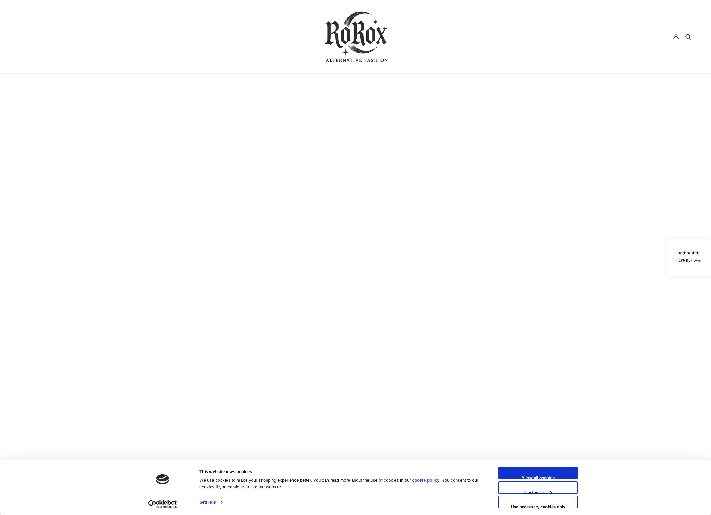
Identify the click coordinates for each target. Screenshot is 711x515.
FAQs (345, 428)
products (402, 145)
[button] (689, 257)
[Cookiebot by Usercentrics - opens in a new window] (162, 504)
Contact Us (351, 439)
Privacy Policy (652, 399)
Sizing (345, 416)
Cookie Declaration (657, 410)
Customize (534, 492)
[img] (20, 455)
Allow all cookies (538, 477)
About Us (348, 399)
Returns (347, 410)
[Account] (676, 36)
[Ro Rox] (355, 36)
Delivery (347, 405)
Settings (207, 502)
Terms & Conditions (658, 405)
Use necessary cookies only (538, 506)
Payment (349, 422)
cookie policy (426, 480)
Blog (344, 434)
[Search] (688, 36)
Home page (340, 145)
